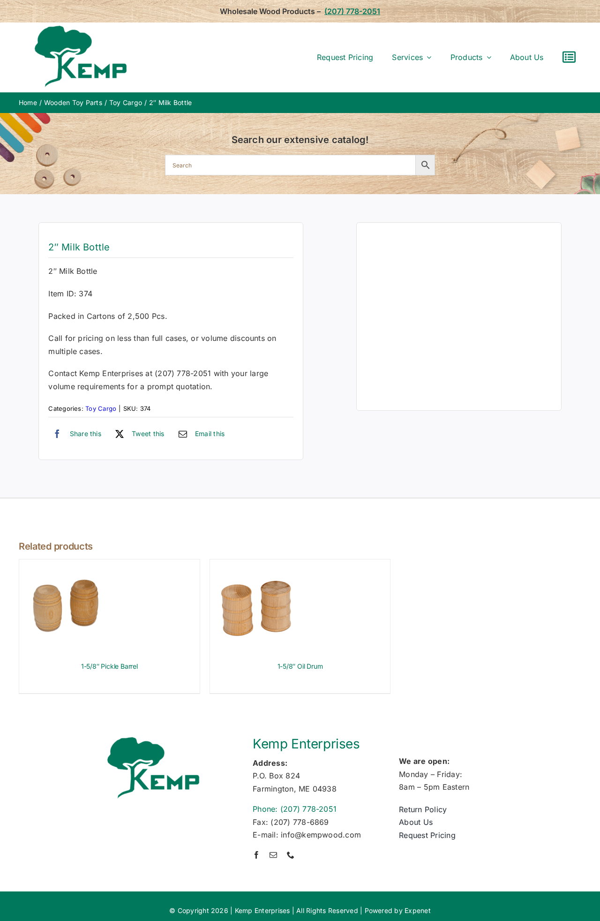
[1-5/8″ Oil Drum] (257, 565)
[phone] (290, 855)
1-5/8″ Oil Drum (300, 666)
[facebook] (256, 855)
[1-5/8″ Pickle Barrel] (66, 565)
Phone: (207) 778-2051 (295, 809)
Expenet (418, 910)
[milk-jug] (459, 316)
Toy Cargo (100, 408)
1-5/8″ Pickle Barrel (109, 666)
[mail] (273, 855)
